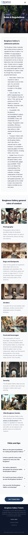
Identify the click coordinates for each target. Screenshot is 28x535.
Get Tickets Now (14, 499)
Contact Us (14, 525)
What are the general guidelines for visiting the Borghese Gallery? (13, 450)
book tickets (16, 53)
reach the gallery (13, 148)
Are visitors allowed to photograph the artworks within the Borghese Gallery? (12, 469)
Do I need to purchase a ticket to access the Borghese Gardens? (13, 478)
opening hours (16, 95)
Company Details (14, 522)
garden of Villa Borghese (10, 420)
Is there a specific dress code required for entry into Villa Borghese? (12, 459)
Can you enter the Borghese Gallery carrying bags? (11, 486)
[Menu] (25, 2)
